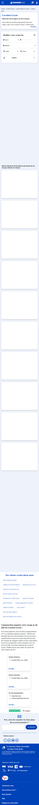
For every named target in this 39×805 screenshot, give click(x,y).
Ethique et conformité (10, 803)
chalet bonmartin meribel (10, 580)
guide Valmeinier (7, 603)
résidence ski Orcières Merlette (11, 584)
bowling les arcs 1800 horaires (11, 598)
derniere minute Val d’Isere (10, 594)
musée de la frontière (28, 598)
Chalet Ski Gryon (16, 696)
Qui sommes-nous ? (9, 790)
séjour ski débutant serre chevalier (12, 616)
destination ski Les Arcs (29, 584)
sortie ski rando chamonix (10, 612)
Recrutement (6, 794)
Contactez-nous (8, 786)
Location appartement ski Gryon (20, 698)
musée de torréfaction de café (11, 589)
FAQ (3, 799)
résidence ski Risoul (8, 607)
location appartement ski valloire (24, 603)
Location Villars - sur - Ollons (20, 660)
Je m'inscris (31, 727)
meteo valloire (21, 607)
